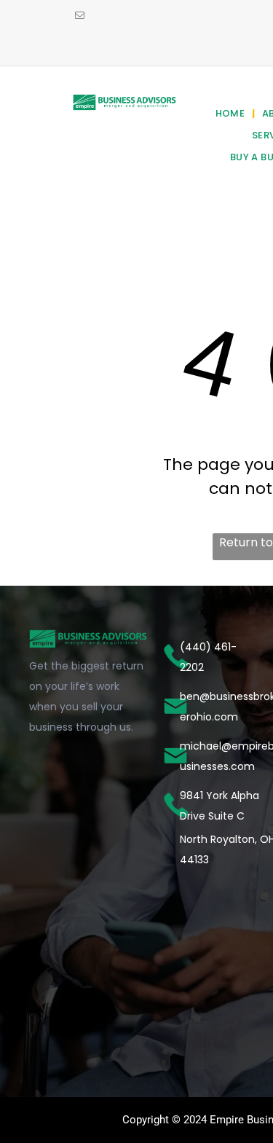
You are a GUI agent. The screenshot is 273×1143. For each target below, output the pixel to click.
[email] (80, 16)
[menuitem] (232, 114)
